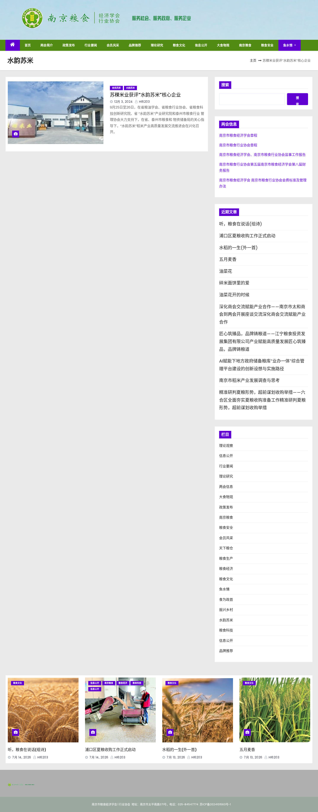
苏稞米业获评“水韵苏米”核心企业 (145, 95)
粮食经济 (226, 568)
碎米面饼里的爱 (234, 283)
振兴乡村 (226, 609)
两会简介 (46, 45)
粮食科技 (226, 630)
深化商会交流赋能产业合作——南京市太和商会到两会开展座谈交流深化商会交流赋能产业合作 (262, 314)
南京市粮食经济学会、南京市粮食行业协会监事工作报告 (262, 154)
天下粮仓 (226, 548)
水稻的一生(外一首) (238, 248)
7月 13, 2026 (176, 757)
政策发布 (69, 45)
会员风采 (113, 45)
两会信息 (226, 486)
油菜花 (225, 271)
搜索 (225, 85)
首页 (28, 45)
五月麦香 (227, 259)
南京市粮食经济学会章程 (238, 135)
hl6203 (144, 101)
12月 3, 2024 (123, 101)
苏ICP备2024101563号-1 (215, 804)
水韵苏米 (130, 88)
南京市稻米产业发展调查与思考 (249, 380)
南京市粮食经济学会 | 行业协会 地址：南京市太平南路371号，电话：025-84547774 (142, 804)
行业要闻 (91, 45)
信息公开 (201, 45)
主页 (253, 60)
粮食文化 (179, 45)
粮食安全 (267, 45)
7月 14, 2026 (21, 757)
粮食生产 (226, 558)
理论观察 (226, 445)
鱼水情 (288, 45)
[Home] (12, 45)
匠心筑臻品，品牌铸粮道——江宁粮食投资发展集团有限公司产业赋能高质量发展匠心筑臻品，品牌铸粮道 (262, 341)
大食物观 (223, 45)
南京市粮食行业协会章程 (238, 145)
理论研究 (157, 45)
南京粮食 (245, 45)
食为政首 (226, 599)
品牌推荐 (135, 45)
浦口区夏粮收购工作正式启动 (247, 236)
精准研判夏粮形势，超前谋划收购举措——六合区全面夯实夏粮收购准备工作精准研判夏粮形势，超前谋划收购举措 (262, 400)
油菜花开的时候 (234, 295)
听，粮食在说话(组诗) (240, 224)
